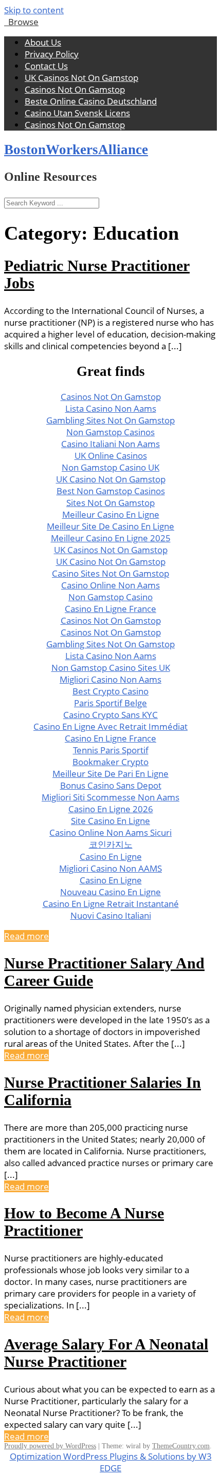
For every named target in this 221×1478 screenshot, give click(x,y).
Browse (21, 22)
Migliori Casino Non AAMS (110, 868)
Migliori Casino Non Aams (110, 679)
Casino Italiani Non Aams (110, 444)
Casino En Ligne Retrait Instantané (111, 904)
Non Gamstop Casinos (110, 432)
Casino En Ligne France (110, 609)
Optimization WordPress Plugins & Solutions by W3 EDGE (111, 1462)
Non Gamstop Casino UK (110, 467)
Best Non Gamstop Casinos (111, 491)
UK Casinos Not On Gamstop (81, 77)
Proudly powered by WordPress (50, 1446)
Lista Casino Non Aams (110, 408)
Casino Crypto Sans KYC (110, 715)
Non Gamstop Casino (110, 597)
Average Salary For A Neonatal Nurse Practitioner (106, 1353)
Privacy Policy (52, 54)
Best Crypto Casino (110, 691)
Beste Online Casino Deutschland (91, 101)
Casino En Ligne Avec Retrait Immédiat (110, 726)
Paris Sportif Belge (110, 703)
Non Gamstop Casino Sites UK (110, 667)
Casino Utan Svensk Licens (77, 113)
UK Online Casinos (111, 455)
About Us (43, 42)
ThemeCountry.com (181, 1446)
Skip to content (34, 10)
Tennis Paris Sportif (111, 750)
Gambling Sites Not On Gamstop (110, 420)
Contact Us (46, 66)
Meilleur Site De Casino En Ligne (110, 526)
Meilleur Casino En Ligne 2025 (111, 538)
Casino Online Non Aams (110, 585)
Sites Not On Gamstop (110, 503)
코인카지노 (111, 844)
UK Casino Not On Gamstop (110, 479)
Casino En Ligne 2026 (110, 809)
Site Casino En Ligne (110, 821)
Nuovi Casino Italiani (110, 915)
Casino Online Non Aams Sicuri (110, 832)
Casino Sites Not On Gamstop (110, 573)
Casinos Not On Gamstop (75, 89)
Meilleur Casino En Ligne (110, 514)
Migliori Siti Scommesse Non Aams (110, 797)
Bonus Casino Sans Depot (110, 785)
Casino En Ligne (111, 856)
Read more (26, 936)
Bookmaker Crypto (110, 762)
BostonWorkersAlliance (76, 149)
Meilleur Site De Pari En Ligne (110, 773)
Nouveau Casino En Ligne (110, 892)
